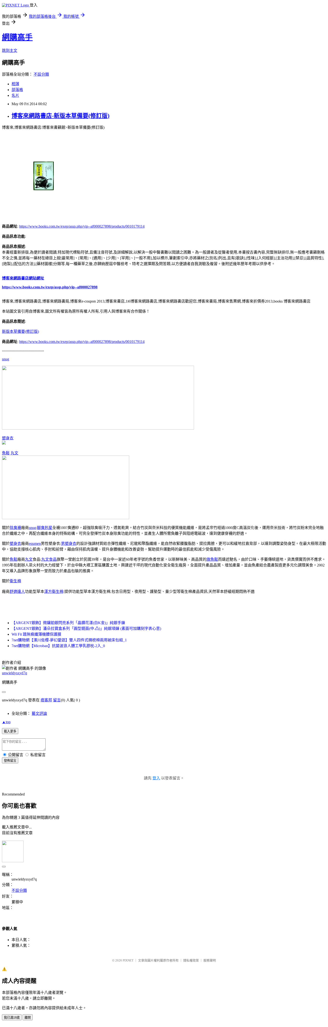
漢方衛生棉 (53, 591)
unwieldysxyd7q (14, 673)
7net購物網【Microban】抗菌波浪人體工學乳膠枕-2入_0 (58, 646)
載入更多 (10, 731)
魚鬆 (6, 453)
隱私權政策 (191, 960)
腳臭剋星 (44, 528)
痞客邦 (46, 700)
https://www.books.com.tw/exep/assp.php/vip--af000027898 (49, 287)
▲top (6, 722)
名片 (15, 95)
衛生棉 (15, 581)
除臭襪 (15, 528)
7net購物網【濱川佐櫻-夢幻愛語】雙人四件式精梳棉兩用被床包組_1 (69, 640)
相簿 (15, 84)
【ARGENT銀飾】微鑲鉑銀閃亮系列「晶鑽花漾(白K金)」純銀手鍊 (68, 623)
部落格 (17, 90)
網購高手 (17, 37)
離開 (27, 1017)
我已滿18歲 (12, 1017)
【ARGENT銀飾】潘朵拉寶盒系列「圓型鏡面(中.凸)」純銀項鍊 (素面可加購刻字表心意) (86, 628)
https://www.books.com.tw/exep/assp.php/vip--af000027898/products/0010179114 (82, 226)
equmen (35, 543)
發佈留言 (10, 760)
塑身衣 (7, 438)
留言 (57, 700)
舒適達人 (17, 591)
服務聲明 (209, 960)
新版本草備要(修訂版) (20, 331)
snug (5, 359)
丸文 (14, 453)
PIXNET (128, 960)
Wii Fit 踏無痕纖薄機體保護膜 (36, 634)
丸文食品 (49, 559)
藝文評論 (39, 713)
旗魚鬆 (212, 559)
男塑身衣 (68, 543)
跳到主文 (9, 51)
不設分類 (41, 74)
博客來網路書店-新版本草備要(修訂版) (60, 116)
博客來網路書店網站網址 (23, 278)
